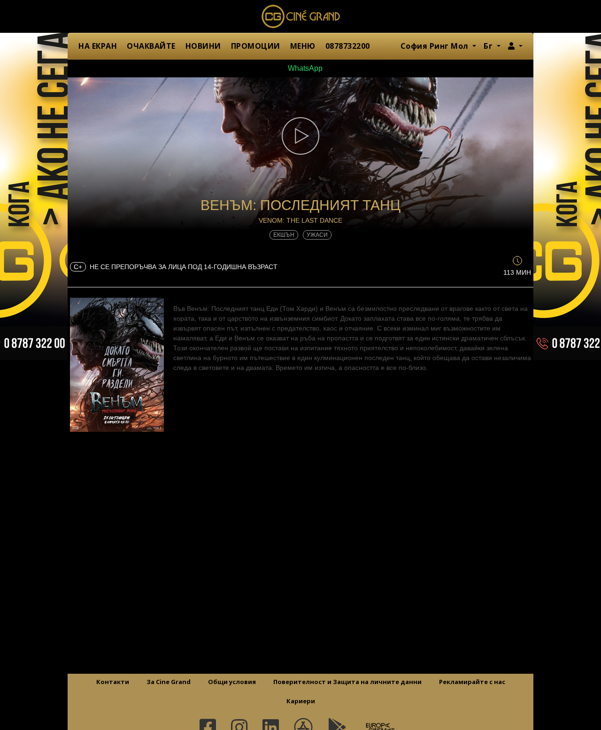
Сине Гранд (300, 16)
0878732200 (347, 46)
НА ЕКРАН (97, 46)
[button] (515, 46)
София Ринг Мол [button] (436, 46)
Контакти (112, 681)
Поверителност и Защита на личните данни (347, 681)
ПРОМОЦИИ (255, 46)
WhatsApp (304, 68)
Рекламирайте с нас (472, 681)
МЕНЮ (303, 46)
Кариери (300, 701)
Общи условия (232, 681)
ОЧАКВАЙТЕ (151, 46)
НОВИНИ (203, 46)
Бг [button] (489, 46)
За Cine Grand (168, 681)
